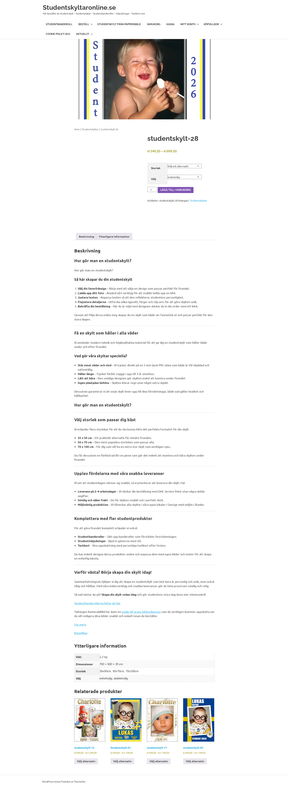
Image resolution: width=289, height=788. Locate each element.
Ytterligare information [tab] (114, 236)
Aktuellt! (82, 33)
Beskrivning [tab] (86, 236)
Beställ (83, 24)
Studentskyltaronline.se (79, 7)
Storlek (155, 168)
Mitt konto (188, 24)
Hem (77, 129)
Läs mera (80, 624)
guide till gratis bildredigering (141, 611)
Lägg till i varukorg (175, 190)
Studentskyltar (90, 129)
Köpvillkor (211, 24)
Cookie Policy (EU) (58, 33)
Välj (153, 179)
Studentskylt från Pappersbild (119, 24)
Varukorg (153, 24)
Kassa (170, 24)
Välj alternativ (86, 761)
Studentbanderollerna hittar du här (97, 603)
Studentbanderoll (59, 24)
